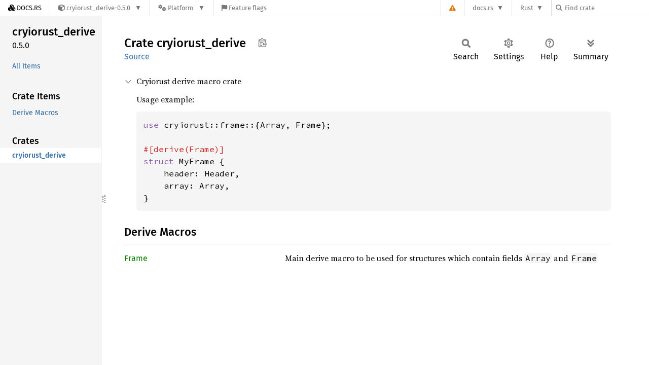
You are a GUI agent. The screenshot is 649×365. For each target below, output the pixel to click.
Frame (136, 258)
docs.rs (483, 8)
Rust (526, 8)
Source (137, 56)
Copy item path (262, 42)
